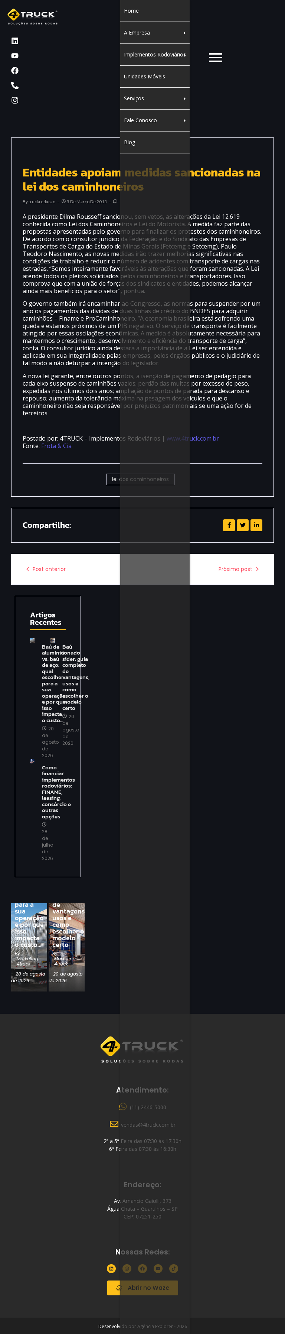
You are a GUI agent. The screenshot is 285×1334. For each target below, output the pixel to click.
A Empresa (137, 32)
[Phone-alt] (14, 85)
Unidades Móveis (144, 76)
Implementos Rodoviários (155, 54)
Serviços (134, 98)
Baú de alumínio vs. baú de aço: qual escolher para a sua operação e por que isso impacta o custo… (29, 904)
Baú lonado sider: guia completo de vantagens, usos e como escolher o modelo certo (75, 677)
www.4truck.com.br (193, 438)
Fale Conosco (140, 120)
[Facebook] (14, 70)
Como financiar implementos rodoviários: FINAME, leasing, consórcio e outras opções (58, 792)
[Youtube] (14, 55)
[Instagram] (14, 100)
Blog (129, 142)
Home (131, 10)
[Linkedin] (14, 40)
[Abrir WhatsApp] (266, 1315)
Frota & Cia (56, 446)
